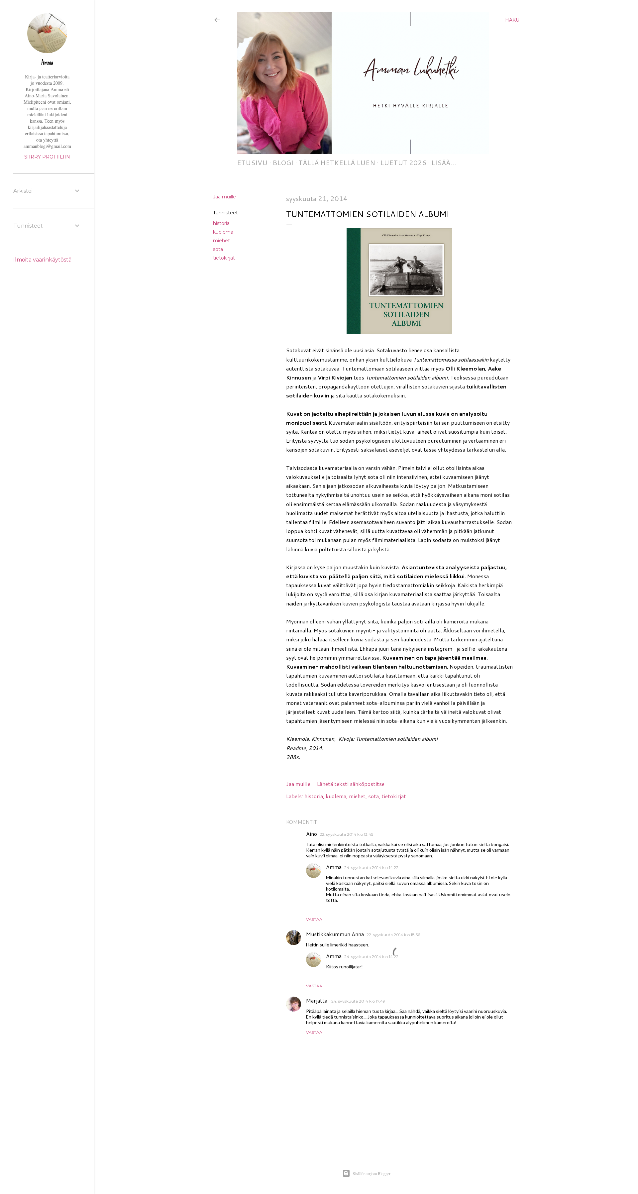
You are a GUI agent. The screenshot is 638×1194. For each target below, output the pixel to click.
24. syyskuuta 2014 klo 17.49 (358, 1001)
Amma (334, 867)
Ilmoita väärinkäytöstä (42, 260)
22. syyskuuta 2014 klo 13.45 (346, 834)
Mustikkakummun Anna (335, 934)
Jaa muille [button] (224, 197)
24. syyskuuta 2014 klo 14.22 (371, 867)
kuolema (223, 232)
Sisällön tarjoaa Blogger (371, 1173)
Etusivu (252, 162)
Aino (311, 833)
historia (221, 223)
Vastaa (314, 919)
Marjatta (317, 1000)
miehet (221, 241)
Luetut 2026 (403, 162)
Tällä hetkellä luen (336, 162)
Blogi (282, 162)
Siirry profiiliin (47, 157)
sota (218, 249)
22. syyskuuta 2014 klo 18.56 (393, 934)
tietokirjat (224, 258)
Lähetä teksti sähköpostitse (350, 784)
